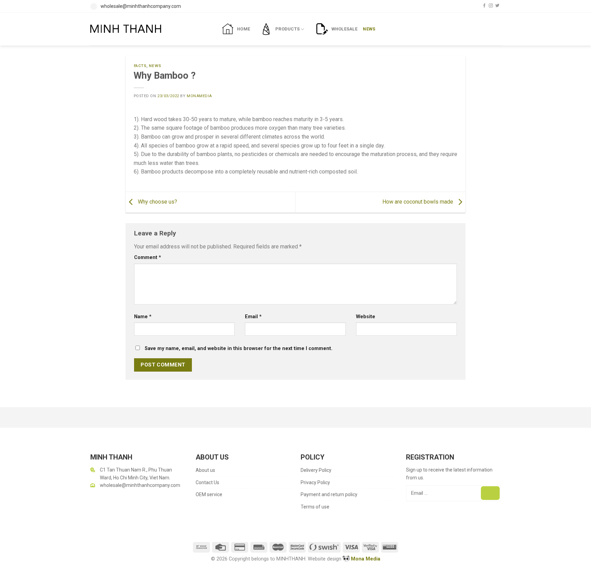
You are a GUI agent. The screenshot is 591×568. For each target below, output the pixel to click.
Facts (140, 66)
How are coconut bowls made (418, 201)
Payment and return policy (329, 494)
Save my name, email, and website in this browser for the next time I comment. (238, 348)
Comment (147, 257)
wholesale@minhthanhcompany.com (141, 6)
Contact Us (207, 482)
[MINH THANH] (150, 29)
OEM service (209, 494)
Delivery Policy (316, 470)
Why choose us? (156, 201)
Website (365, 317)
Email (253, 317)
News (155, 66)
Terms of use (315, 506)
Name (143, 317)
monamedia (199, 96)
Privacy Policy (315, 482)
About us (205, 470)
